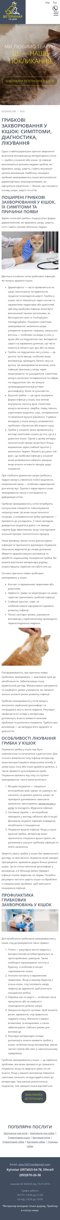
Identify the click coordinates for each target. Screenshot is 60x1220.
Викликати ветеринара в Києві (30, 81)
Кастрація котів (41, 1137)
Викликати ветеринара (34, 1097)
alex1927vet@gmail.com (34, 1164)
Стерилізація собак (13, 1141)
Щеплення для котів (16, 1133)
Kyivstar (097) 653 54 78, (55, 8)
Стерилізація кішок (19, 1137)
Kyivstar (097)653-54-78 (24, 1169)
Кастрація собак (36, 1141)
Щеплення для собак (42, 1133)
